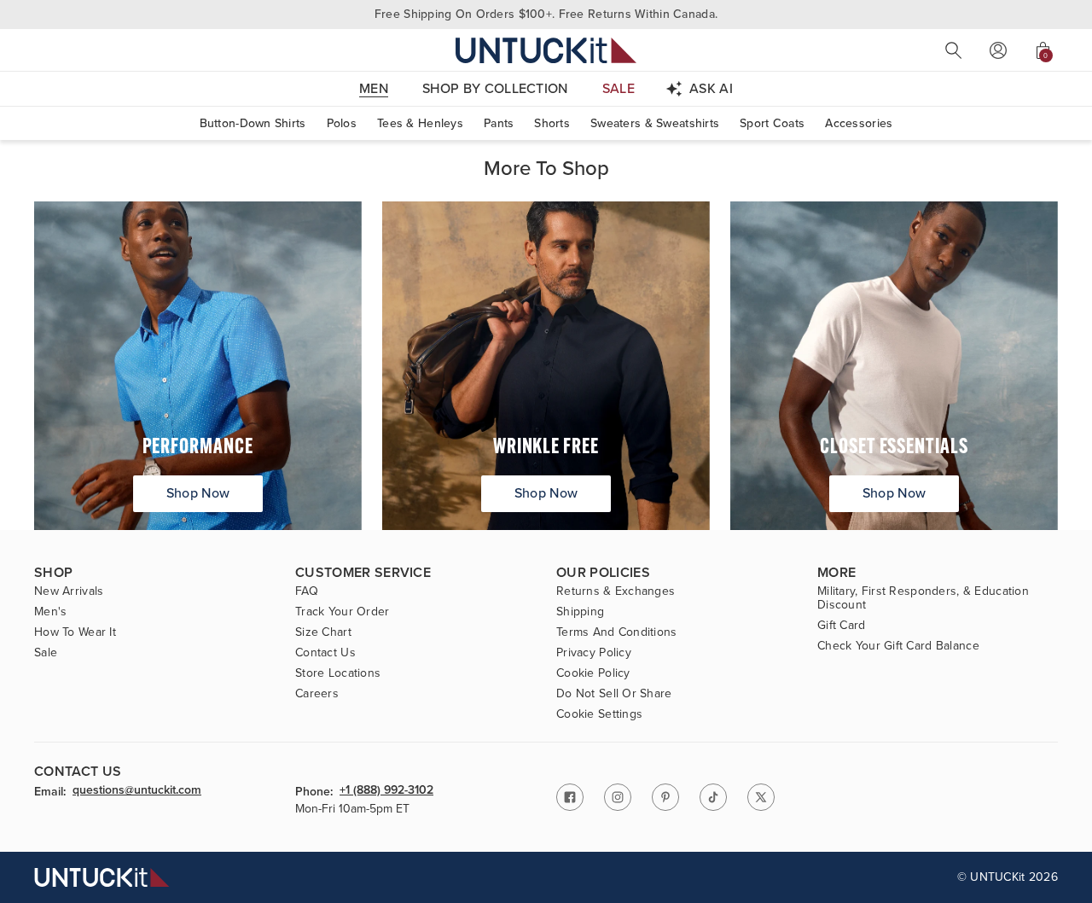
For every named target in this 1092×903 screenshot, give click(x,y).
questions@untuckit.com (137, 791)
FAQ (306, 591)
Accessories (858, 123)
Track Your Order (342, 612)
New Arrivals (68, 591)
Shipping (580, 612)
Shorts (552, 123)
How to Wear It (75, 632)
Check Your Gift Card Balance (898, 646)
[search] (953, 50)
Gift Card (841, 625)
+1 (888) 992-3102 (386, 791)
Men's (50, 612)
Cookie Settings (599, 714)
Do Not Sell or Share (614, 694)
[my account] (998, 50)
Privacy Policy (593, 653)
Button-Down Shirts (253, 123)
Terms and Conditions (616, 632)
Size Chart (323, 632)
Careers (317, 694)
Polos (342, 123)
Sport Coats (772, 123)
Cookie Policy (593, 673)
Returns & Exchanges (615, 591)
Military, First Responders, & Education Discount (923, 598)
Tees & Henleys (420, 123)
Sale (45, 653)
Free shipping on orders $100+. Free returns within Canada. (546, 14)
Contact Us (325, 653)
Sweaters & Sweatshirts (654, 123)
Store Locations (337, 673)
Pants (499, 123)
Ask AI (711, 88)
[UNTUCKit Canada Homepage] (546, 50)
